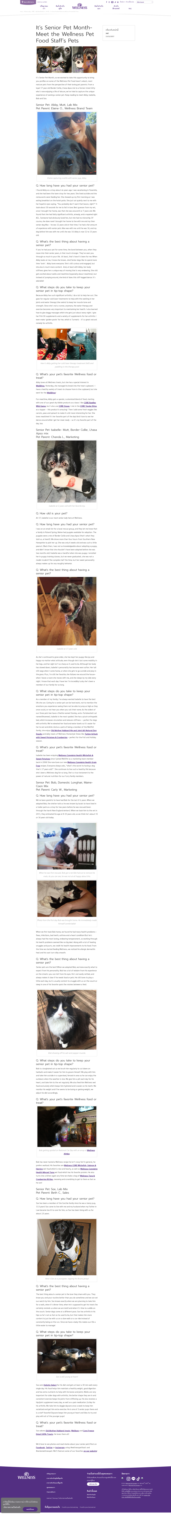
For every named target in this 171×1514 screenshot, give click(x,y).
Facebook (40, 1447)
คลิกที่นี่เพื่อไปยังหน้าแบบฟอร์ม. (133, 1497)
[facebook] (106, 2)
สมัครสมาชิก (93, 1484)
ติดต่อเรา (122, 2)
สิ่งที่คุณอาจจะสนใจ (52, 1507)
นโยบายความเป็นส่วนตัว (11, 1507)
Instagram (60, 1447)
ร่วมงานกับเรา (51, 1492)
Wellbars (75, 1430)
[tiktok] (115, 2)
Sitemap (55, 1498)
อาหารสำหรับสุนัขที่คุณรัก (55, 1478)
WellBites (40, 385)
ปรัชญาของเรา (44, 7)
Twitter (49, 1447)
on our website (90, 1451)
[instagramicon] (109, 2)
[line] (112, 2)
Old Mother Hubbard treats (58, 1430)
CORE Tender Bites (88, 406)
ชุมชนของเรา (51, 1487)
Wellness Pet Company (131, 1483)
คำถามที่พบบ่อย (130, 2)
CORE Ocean (64, 406)
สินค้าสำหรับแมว (99, 7)
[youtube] (118, 2)
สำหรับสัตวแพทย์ (116, 7)
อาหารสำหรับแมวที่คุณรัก (55, 1483)
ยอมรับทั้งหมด (30, 1509)
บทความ (49, 1498)
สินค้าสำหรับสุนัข (60, 7)
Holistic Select (50, 1385)
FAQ (130, 8)
